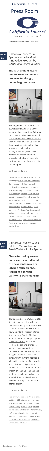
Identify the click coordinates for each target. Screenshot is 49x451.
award (20, 180)
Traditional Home (16, 223)
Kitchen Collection (16, 200)
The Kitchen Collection (32, 219)
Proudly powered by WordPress (15, 446)
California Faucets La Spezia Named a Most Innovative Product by (25, 59)
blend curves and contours (27, 187)
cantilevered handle (31, 190)
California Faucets (24, 4)
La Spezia (20, 135)
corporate (19, 197)
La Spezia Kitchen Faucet (25, 203)
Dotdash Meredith (30, 197)
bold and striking (15, 190)
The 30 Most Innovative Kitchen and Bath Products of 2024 (25, 216)
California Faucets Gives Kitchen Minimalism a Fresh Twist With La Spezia (25, 246)
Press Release (34, 177)
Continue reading (18, 171)
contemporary (14, 193)
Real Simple (30, 210)
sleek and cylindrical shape (19, 419)
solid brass (30, 213)
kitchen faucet (30, 200)
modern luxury (27, 206)
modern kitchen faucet (18, 416)
